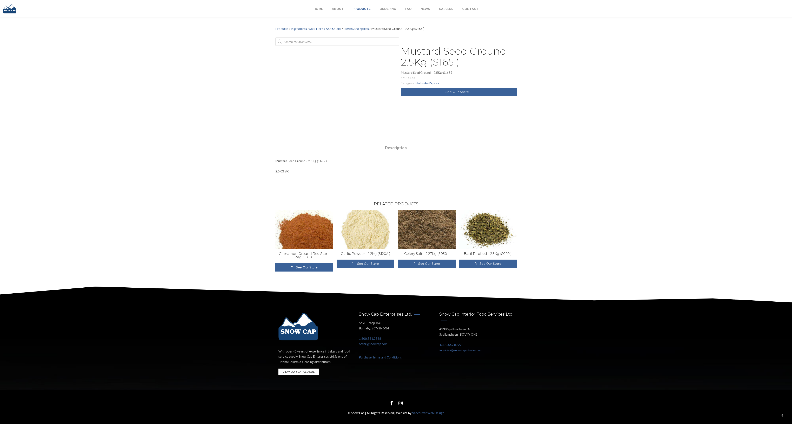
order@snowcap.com (373, 344)
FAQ (408, 9)
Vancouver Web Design (428, 413)
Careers (446, 9)
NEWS (425, 9)
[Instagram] (400, 403)
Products (361, 9)
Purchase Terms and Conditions (380, 357)
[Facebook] (391, 403)
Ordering (388, 9)
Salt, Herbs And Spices (325, 28)
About (338, 9)
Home (318, 9)
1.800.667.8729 (450, 345)
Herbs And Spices (356, 28)
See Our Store (457, 92)
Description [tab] (396, 147)
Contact (470, 9)
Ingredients (299, 28)
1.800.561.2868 (370, 338)
